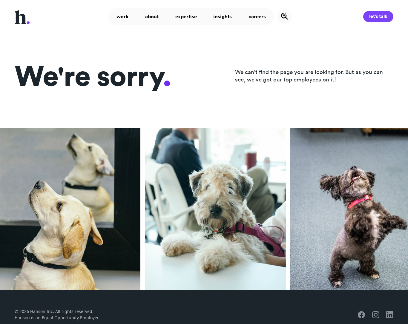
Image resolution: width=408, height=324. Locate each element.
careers (257, 16)
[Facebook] (361, 314)
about (152, 16)
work (122, 16)
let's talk (378, 16)
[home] (22, 16)
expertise (186, 16)
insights (222, 16)
